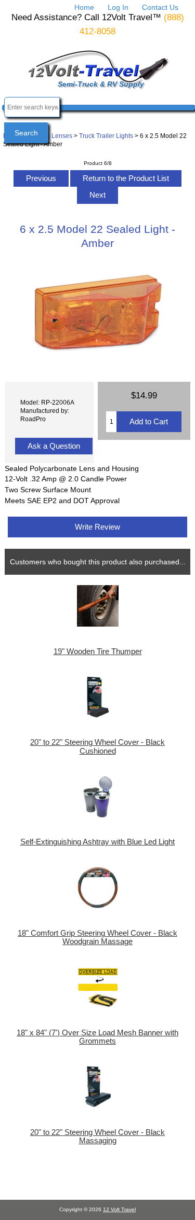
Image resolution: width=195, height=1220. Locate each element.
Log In (118, 7)
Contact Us (160, 7)
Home (84, 7)
